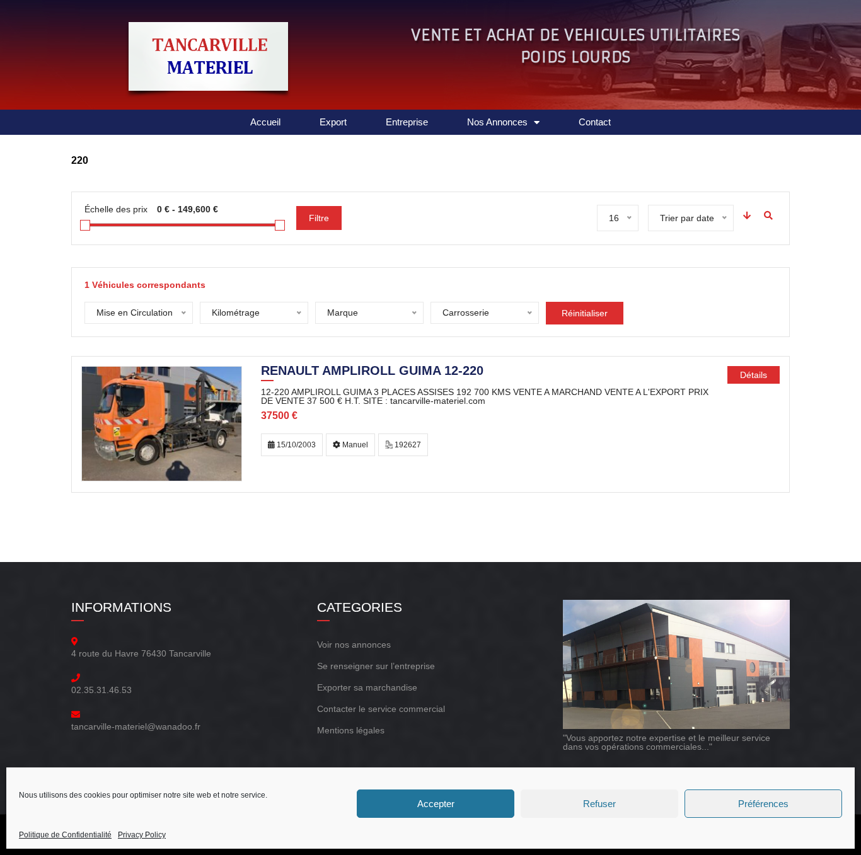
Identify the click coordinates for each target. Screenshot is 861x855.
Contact (595, 122)
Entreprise (407, 122)
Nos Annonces (497, 122)
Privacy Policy (142, 834)
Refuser (599, 803)
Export (333, 122)
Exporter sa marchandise (367, 687)
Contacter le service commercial (381, 709)
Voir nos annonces (354, 645)
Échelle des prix (115, 209)
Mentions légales (350, 730)
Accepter (435, 803)
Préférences (763, 803)
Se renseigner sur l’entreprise (376, 666)
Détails (753, 375)
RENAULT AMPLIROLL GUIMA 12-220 (372, 371)
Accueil (265, 122)
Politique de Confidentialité (65, 834)
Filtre (319, 218)
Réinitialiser (585, 313)
